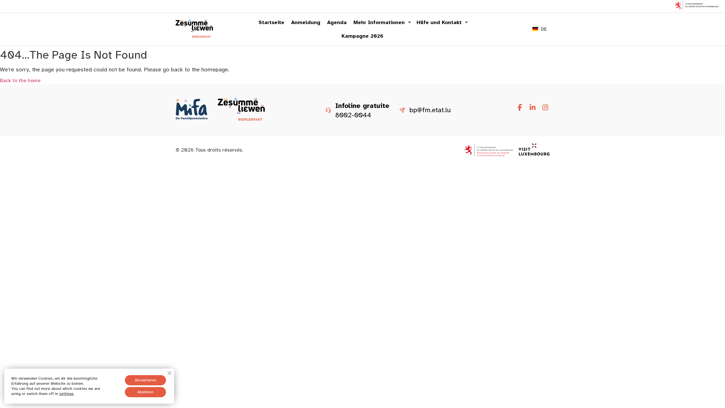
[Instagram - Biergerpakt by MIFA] (545, 107)
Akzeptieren (145, 380)
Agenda (337, 22)
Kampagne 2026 (362, 36)
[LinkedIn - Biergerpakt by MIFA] (532, 107)
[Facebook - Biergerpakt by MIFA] (519, 107)
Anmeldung (305, 22)
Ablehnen (145, 392)
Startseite (271, 22)
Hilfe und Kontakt (439, 22)
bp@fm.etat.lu (430, 110)
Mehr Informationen (379, 22)
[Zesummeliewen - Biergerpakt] (194, 36)
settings (66, 393)
